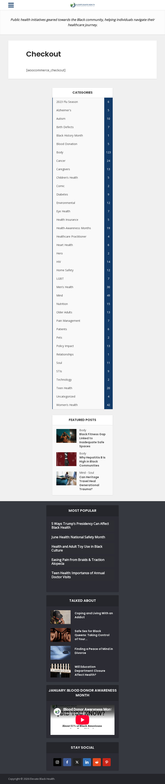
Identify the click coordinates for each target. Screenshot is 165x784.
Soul (91, 472)
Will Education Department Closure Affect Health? (90, 671)
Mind (82, 472)
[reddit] (97, 762)
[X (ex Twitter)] (77, 762)
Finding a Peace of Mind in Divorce (94, 651)
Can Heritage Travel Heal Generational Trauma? (89, 483)
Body (82, 430)
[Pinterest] (107, 762)
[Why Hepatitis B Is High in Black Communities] (67, 459)
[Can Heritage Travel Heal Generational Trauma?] (67, 478)
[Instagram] (57, 762)
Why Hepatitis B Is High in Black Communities (92, 461)
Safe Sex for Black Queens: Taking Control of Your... (92, 635)
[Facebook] (67, 762)
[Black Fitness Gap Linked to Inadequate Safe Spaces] (67, 436)
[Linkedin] (87, 762)
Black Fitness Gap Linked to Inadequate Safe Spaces (92, 440)
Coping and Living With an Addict (94, 615)
